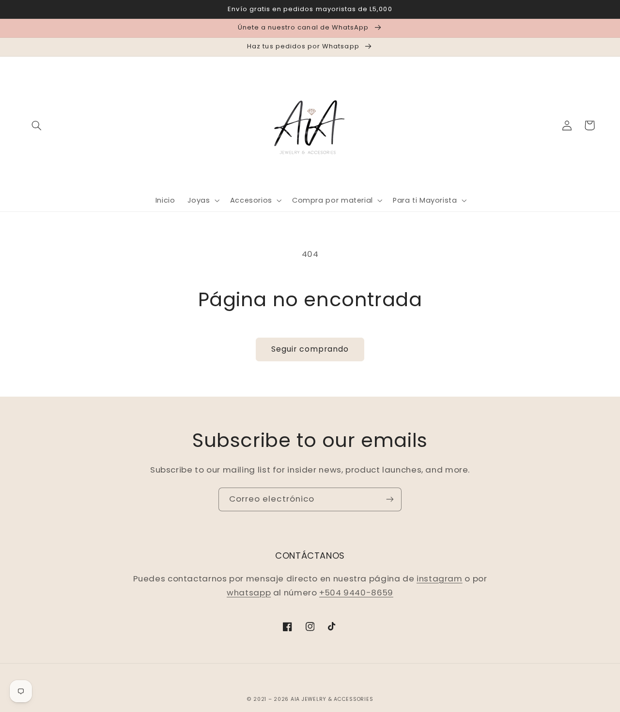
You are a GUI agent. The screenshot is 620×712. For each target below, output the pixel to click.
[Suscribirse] (390, 499)
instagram (440, 578)
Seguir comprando (310, 349)
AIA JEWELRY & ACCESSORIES (332, 699)
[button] (37, 125)
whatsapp (249, 592)
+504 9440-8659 (356, 592)
